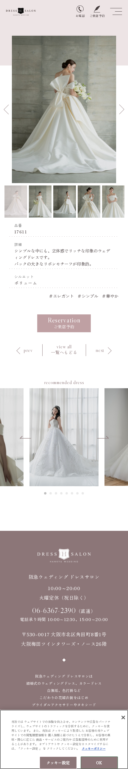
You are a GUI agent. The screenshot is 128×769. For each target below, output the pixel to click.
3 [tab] (56, 493)
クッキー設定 (58, 762)
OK (99, 762)
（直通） (64, 610)
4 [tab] (61, 493)
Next (121, 109)
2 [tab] (50, 493)
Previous (6, 109)
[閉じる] (123, 717)
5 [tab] (66, 493)
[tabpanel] (64, 437)
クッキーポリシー (94, 748)
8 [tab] (83, 493)
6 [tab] (72, 493)
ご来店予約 (64, 323)
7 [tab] (77, 493)
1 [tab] (45, 493)
